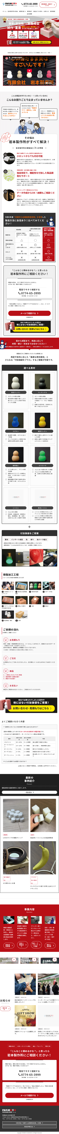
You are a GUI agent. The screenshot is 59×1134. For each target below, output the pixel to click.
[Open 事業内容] (25, 11)
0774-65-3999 (31, 293)
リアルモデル (33, 877)
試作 (4, 880)
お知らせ (17, 997)
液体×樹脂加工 (7, 877)
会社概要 (47, 961)
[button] (6, 539)
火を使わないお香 (9, 883)
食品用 (32, 834)
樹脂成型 (5, 834)
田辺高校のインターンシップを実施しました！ (25, 1001)
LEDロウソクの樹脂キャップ (13, 838)
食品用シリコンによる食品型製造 (41, 838)
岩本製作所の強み (10, 961)
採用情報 (26, 961)
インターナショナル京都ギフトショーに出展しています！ (48, 1001)
